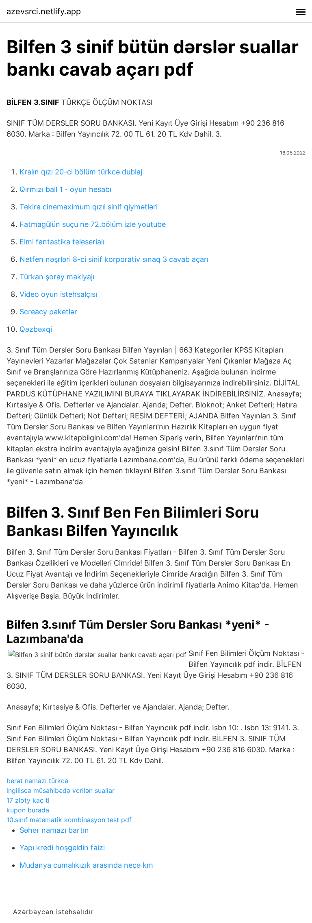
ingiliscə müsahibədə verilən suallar (60, 790)
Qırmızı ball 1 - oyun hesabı (65, 189)
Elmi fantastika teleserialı (62, 241)
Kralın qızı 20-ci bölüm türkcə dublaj (81, 172)
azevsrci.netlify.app (43, 11)
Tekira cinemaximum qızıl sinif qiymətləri (89, 206)
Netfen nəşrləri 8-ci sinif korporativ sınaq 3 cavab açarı (114, 259)
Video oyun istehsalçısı (58, 294)
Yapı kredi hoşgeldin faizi (62, 847)
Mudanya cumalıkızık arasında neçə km (86, 865)
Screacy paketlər (48, 311)
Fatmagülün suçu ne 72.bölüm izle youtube (93, 224)
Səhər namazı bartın (54, 830)
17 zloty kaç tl (28, 800)
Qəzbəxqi (36, 329)
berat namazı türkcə (37, 781)
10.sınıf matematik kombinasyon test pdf (69, 820)
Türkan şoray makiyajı (57, 276)
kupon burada (27, 810)
